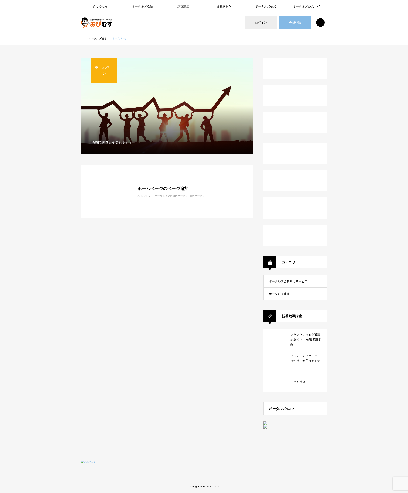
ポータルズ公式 (265, 6)
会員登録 (295, 22)
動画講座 (183, 6)
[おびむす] (97, 22)
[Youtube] (322, 470)
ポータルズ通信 (142, 6)
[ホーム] (82, 38)
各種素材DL (224, 6)
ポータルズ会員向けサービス (288, 281)
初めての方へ (101, 6)
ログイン (261, 22)
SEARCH (320, 22)
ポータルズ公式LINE (306, 6)
